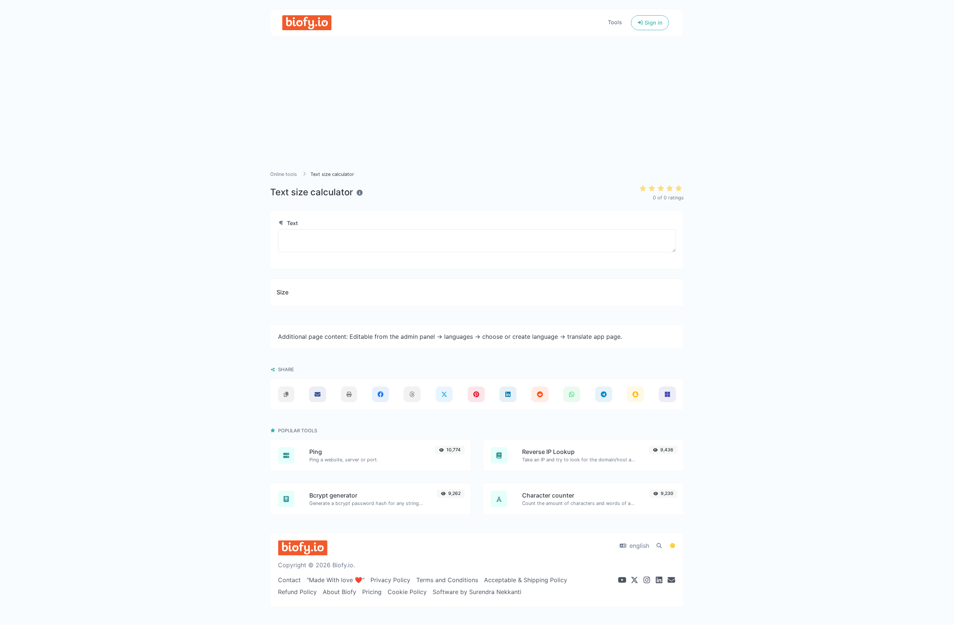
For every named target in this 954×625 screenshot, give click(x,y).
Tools (615, 22)
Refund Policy (297, 592)
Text (291, 223)
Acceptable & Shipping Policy (525, 580)
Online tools (283, 174)
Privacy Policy (390, 580)
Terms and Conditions (447, 580)
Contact (289, 580)
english (638, 545)
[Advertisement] (477, 112)
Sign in (653, 22)
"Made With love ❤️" (335, 580)
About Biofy (339, 592)
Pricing (372, 592)
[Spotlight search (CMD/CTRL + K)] (659, 545)
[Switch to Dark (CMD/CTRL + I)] (672, 545)
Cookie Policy (407, 592)
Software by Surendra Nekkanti (477, 592)
